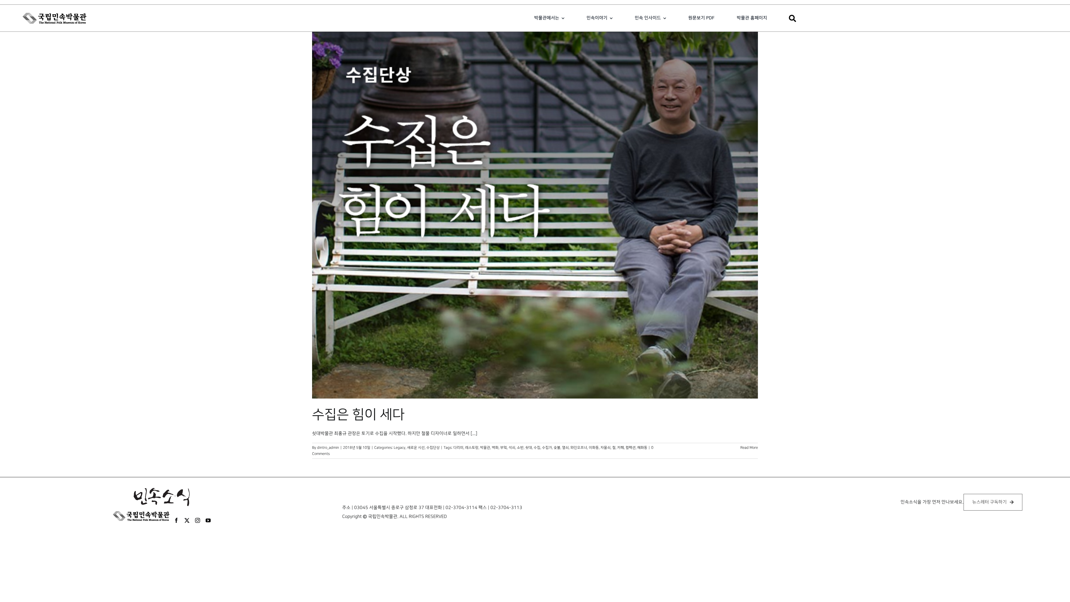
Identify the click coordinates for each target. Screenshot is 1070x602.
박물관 (485, 448)
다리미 (458, 448)
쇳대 (528, 448)
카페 (620, 448)
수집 (537, 448)
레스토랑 (471, 448)
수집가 (547, 448)
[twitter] (186, 520)
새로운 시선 (416, 448)
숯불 (557, 448)
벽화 (495, 448)
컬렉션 (631, 448)
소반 (520, 448)
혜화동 (642, 448)
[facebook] (176, 520)
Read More (749, 448)
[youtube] (208, 520)
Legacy (399, 448)
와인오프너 (578, 448)
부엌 (503, 448)
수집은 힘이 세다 (358, 414)
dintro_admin (328, 448)
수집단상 (433, 448)
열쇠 (565, 448)
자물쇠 (605, 448)
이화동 (594, 448)
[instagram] (197, 520)
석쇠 (512, 448)
